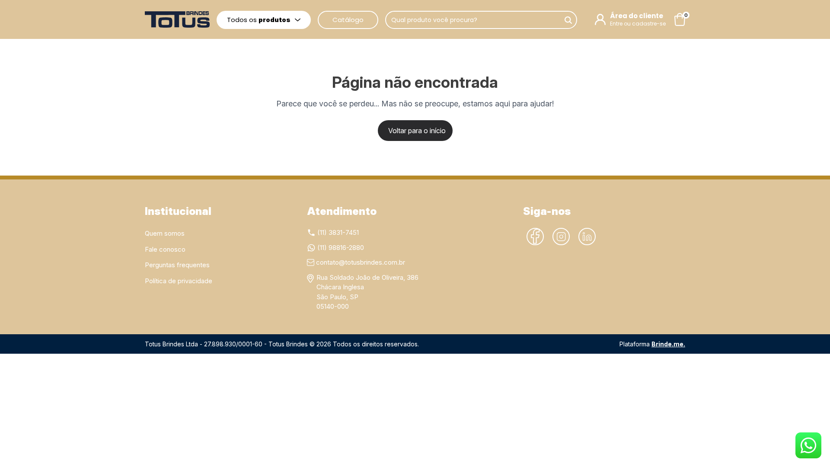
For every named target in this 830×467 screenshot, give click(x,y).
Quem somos (165, 233)
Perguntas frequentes (177, 265)
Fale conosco (165, 249)
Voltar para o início (417, 130)
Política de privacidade (178, 281)
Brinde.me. (668, 344)
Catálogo (348, 19)
